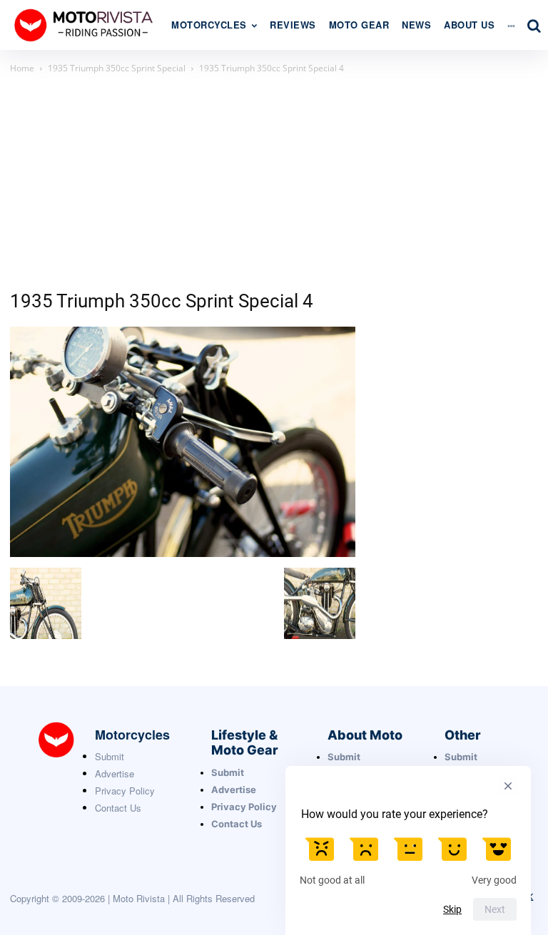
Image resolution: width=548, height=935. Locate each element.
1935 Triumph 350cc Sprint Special (117, 68)
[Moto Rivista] (85, 24)
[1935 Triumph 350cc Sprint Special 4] (182, 553)
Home (22, 68)
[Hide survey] (508, 786)
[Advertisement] (274, 183)
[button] (534, 26)
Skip (452, 909)
